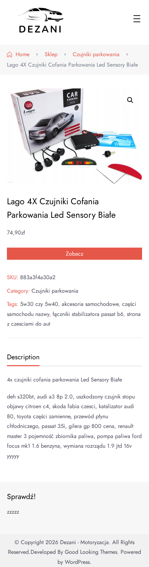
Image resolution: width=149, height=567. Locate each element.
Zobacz (74, 254)
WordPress (77, 562)
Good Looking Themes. (92, 552)
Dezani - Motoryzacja (84, 542)
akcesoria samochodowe (90, 304)
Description (23, 357)
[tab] (22, 357)
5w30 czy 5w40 (39, 304)
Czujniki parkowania (55, 291)
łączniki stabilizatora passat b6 (88, 314)
